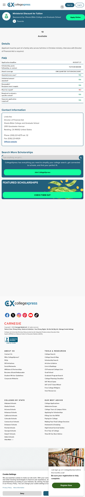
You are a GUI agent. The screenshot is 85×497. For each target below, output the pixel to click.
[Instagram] (19, 316)
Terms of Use (8, 329)
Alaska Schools (9, 406)
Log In (79, 5)
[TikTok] (36, 316)
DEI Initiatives (9, 363)
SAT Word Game (50, 382)
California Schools (10, 415)
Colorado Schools (10, 418)
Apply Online (75, 17)
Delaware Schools (10, 425)
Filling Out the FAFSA (52, 415)
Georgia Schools (10, 431)
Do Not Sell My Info (52, 329)
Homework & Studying (52, 425)
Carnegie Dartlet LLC (21, 327)
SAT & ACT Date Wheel (53, 385)
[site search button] (62, 7)
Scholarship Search (51, 360)
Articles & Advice (51, 363)
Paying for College (51, 418)
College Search (50, 354)
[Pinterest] (25, 316)
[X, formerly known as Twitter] (13, 316)
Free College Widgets (52, 388)
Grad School (49, 372)
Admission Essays (51, 406)
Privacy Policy (17, 329)
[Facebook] (7, 316)
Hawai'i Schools (9, 434)
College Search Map (52, 357)
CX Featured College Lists (54, 369)
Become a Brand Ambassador (14, 372)
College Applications (52, 403)
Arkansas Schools (10, 412)
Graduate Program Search (54, 375)
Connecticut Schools (11, 422)
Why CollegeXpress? (11, 357)
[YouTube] (30, 316)
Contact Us (8, 354)
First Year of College (52, 431)
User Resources (50, 391)
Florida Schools (9, 428)
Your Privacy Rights (40, 329)
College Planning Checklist (54, 378)
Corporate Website (11, 378)
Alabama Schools (10, 403)
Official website (10, 141)
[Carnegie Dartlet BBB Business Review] (11, 343)
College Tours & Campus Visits (55, 409)
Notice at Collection (28, 329)
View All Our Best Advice (53, 434)
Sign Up (69, 5)
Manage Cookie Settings (66, 329)
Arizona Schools (10, 409)
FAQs (6, 360)
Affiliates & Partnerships (13, 369)
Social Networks (10, 366)
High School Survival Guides (54, 428)
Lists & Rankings (50, 366)
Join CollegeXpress (42, 172)
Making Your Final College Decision (57, 422)
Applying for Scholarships (54, 412)
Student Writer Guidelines (13, 375)
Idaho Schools (9, 437)
